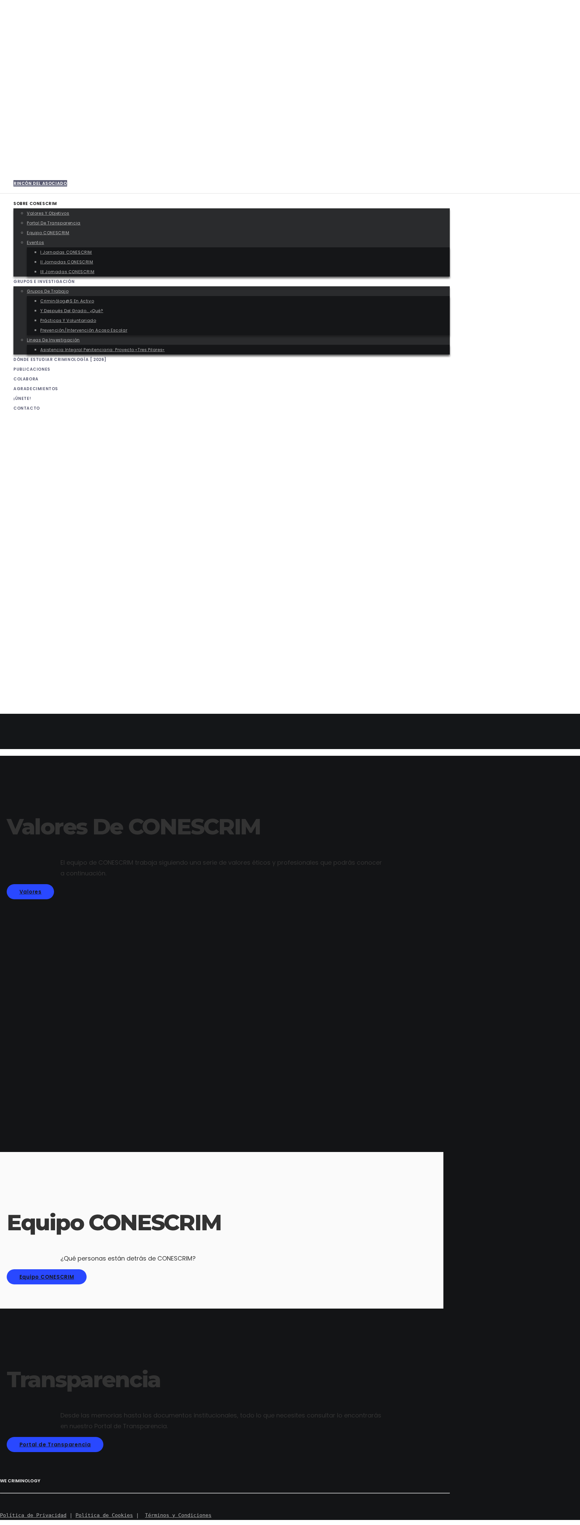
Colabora (25, 674)
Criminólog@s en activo (69, 597)
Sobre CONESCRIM (34, 499)
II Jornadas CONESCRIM (67, 558)
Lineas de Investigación (54, 635)
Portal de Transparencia (56, 519)
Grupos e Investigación (41, 577)
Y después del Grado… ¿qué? (72, 606)
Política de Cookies (104, 1515)
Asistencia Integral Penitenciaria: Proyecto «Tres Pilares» (108, 645)
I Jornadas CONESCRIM (66, 548)
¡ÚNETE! (21, 694)
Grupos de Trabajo (49, 587)
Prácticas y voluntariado (71, 616)
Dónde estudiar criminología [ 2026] (56, 655)
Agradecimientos (33, 684)
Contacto (25, 704)
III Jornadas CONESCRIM (67, 567)
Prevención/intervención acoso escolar (88, 626)
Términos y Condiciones (178, 1515)
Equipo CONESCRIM (48, 528)
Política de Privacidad (33, 1515)
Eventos (36, 538)
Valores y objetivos (50, 509)
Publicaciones (30, 665)
